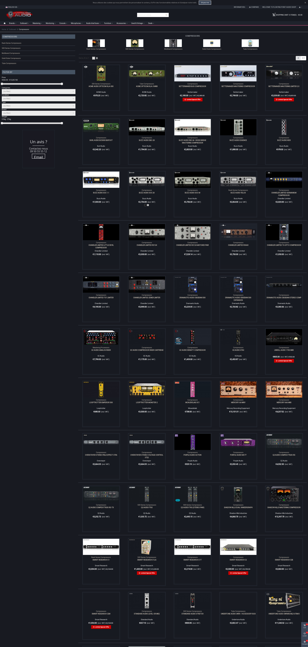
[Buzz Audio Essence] (238, 127)
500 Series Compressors (11, 48)
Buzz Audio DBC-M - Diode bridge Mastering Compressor (192, 141)
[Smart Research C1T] (192, 547)
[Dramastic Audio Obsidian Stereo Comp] (284, 284)
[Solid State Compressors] (212, 43)
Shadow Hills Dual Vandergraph (238, 507)
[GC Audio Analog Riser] (101, 337)
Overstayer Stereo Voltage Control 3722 (146, 456)
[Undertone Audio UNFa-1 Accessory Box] (238, 601)
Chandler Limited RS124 (147, 245)
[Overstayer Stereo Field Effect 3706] (101, 442)
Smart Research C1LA (146, 560)
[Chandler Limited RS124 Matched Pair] (192, 232)
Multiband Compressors (11, 53)
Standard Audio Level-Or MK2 (147, 614)
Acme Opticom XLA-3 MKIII (146, 86)
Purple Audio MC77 (238, 455)
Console (62, 23)
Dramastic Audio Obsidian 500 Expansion (238, 299)
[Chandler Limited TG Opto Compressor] (284, 232)
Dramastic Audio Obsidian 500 (192, 298)
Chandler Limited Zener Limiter (146, 298)
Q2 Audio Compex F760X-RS (284, 455)
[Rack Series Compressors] (96, 43)
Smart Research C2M (101, 614)
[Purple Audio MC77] (238, 442)
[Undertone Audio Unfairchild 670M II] (284, 601)
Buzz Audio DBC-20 (147, 140)
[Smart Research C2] (238, 547)
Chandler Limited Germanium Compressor (283, 194)
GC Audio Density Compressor (192, 350)
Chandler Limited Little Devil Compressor (101, 246)
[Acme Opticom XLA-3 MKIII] (147, 73)
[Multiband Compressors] (173, 43)
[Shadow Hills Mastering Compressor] (284, 494)
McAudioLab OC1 (192, 402)
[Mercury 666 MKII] (284, 389)
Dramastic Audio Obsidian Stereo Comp (284, 298)
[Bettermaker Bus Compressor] (192, 73)
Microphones (76, 23)
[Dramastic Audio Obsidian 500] (192, 284)
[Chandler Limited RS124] (147, 232)
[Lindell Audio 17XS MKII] (284, 337)
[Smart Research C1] (101, 547)
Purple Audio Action (192, 455)
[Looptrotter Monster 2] (147, 389)
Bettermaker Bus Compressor (192, 86)
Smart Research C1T (192, 560)
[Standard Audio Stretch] (192, 601)
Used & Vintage (137, 23)
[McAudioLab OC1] (192, 389)
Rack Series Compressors (11, 43)
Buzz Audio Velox (238, 193)
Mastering (36, 23)
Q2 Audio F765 (147, 507)
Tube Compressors (9, 63)
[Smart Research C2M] (101, 601)
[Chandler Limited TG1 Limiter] (101, 284)
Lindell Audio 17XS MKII (284, 350)
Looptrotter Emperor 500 (101, 402)
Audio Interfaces (92, 23)
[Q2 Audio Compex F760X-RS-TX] (101, 494)
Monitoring (50, 23)
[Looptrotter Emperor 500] (101, 389)
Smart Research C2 (238, 560)
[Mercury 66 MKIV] (238, 389)
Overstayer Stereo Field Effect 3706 (101, 455)
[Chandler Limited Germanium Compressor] (284, 180)
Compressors (10, 36)
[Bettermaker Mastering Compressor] (238, 73)
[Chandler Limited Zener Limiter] (147, 284)
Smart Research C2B (284, 560)
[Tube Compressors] (250, 43)
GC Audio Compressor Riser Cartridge (147, 350)
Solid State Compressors (11, 58)
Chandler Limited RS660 (238, 245)
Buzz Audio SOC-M (192, 193)
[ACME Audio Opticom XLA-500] (101, 73)
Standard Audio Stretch (192, 614)
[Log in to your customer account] (301, 7)
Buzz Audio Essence (238, 140)
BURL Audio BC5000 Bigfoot (101, 140)
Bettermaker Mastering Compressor (238, 86)
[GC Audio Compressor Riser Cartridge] (147, 337)
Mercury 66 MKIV (238, 402)
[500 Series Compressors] (135, 43)
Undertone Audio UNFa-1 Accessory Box (238, 614)
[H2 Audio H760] (238, 337)
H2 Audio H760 (238, 350)
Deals (150, 23)
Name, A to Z (84, 58)
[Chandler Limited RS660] (238, 232)
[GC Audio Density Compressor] (192, 337)
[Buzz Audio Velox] (238, 180)
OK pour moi (205, 2)
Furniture (107, 23)
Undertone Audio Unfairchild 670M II (284, 614)
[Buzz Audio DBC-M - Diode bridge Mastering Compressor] (192, 127)
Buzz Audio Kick (284, 140)
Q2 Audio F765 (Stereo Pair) (192, 507)
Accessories (121, 23)
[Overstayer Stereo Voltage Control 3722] (147, 442)
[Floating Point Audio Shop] (19, 15)
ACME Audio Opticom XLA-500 (101, 86)
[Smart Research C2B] (284, 547)
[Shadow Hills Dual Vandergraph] (238, 494)
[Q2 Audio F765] (147, 494)
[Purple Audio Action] (192, 442)
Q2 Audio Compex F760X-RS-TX (101, 507)
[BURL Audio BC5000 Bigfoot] (101, 127)
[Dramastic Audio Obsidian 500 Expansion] (238, 284)
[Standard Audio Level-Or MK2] (147, 601)
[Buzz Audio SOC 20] (147, 180)
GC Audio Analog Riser (101, 350)
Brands (12, 23)
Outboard (23, 23)
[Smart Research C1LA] (147, 547)
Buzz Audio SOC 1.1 (101, 193)
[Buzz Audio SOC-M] (192, 180)
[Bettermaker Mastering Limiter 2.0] (284, 73)
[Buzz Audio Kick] (284, 127)
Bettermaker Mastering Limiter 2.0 (284, 86)
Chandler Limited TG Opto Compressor (284, 245)
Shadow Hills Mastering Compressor (284, 507)
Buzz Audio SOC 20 (147, 193)
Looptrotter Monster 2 (147, 402)
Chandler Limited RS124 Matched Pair (192, 245)
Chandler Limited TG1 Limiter (101, 298)
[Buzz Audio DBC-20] (147, 127)
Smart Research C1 (101, 560)
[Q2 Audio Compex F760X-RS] (284, 442)
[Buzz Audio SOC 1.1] (101, 180)
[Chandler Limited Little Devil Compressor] (101, 232)
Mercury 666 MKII (284, 402)
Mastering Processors (101, 348)
